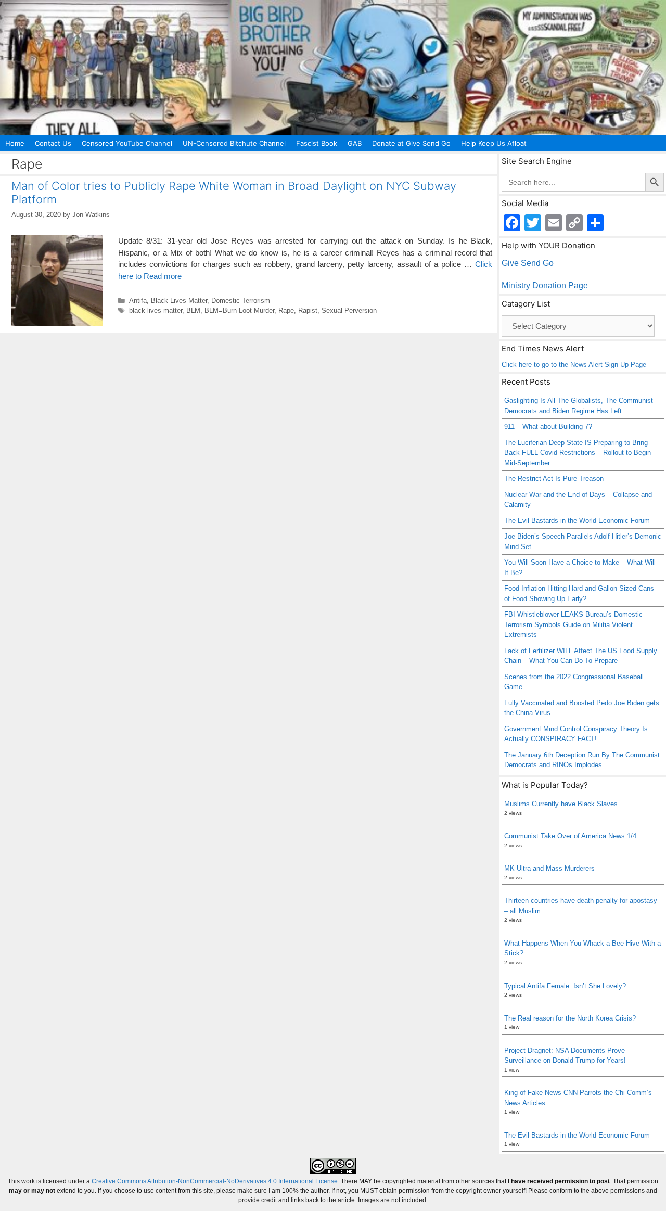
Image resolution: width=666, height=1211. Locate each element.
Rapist (307, 310)
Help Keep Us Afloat (494, 143)
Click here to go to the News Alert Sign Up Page (574, 364)
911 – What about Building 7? (548, 426)
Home (14, 143)
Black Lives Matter (179, 300)
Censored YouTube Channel (127, 143)
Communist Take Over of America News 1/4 (570, 836)
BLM (193, 310)
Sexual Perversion (349, 310)
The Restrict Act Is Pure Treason (554, 478)
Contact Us (53, 143)
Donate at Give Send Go (411, 143)
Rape (286, 310)
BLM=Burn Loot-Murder (239, 310)
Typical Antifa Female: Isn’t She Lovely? (565, 986)
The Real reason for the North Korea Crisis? (570, 1018)
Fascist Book (316, 143)
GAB (355, 143)
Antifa (138, 300)
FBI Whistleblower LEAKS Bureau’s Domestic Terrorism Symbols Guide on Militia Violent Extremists (573, 624)
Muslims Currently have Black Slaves (561, 804)
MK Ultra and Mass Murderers (549, 868)
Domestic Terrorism (240, 300)
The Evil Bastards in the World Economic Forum (577, 521)
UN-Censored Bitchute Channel (234, 143)
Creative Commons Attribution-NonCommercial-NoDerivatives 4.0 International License (215, 1181)
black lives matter (155, 310)
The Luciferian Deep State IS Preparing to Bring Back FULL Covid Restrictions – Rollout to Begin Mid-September (577, 453)
